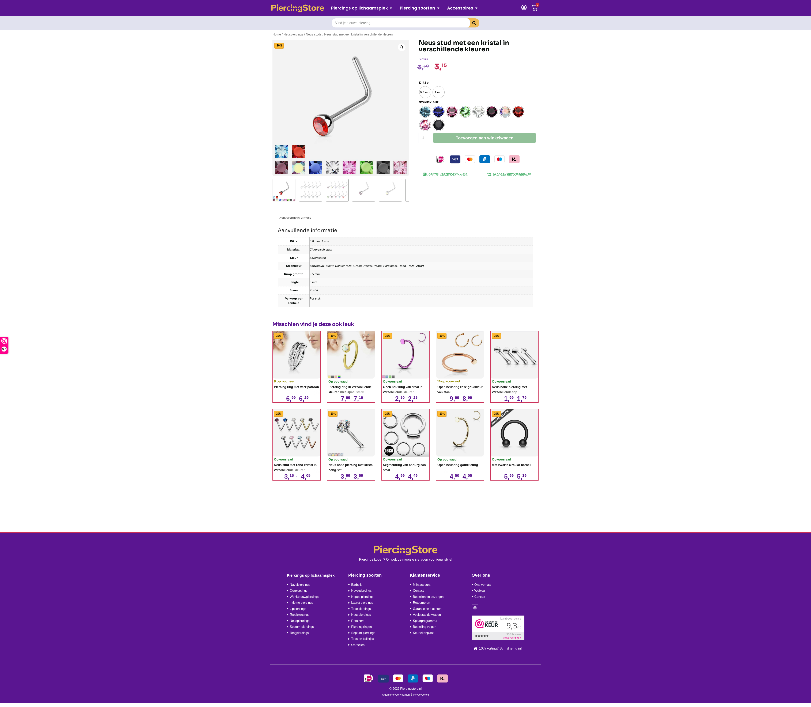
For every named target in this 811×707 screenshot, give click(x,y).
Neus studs (314, 34)
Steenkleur (428, 102)
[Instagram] (475, 608)
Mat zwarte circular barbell (511, 465)
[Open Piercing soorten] (438, 8)
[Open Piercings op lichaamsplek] (391, 8)
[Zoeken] (471, 23)
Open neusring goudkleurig (457, 465)
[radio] (425, 92)
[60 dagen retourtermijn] (489, 174)
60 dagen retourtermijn (512, 174)
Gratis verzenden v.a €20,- (449, 174)
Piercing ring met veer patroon (296, 387)
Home (276, 34)
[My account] (524, 7)
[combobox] (401, 23)
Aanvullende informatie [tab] (295, 218)
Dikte (424, 82)
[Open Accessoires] (476, 8)
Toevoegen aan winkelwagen (484, 138)
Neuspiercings (293, 34)
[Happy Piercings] (299, 8)
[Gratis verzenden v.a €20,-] (425, 174)
